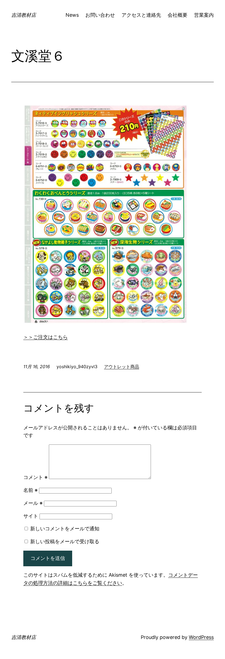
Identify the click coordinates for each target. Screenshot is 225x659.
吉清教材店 (23, 15)
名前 (30, 490)
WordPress (201, 637)
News (72, 15)
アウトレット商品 (121, 366)
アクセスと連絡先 (141, 15)
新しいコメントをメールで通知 (64, 528)
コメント (35, 477)
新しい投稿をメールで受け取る (64, 541)
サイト (30, 516)
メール (33, 503)
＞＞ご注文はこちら (45, 337)
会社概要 (177, 15)
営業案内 (204, 15)
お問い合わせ (100, 15)
